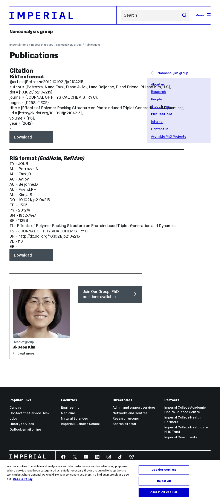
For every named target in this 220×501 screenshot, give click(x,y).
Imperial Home (18, 45)
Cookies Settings (164, 469)
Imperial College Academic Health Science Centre (185, 409)
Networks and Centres (130, 413)
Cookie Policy (22, 479)
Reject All (164, 481)
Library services (21, 424)
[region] (110, 480)
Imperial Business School (80, 424)
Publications (93, 45)
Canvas (15, 407)
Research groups (42, 45)
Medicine (68, 413)
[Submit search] (184, 15)
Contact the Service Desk (29, 413)
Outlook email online (25, 429)
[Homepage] (63, 15)
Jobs (13, 418)
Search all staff (124, 424)
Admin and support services (134, 407)
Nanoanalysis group (31, 31)
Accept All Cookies (163, 492)
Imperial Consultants (180, 437)
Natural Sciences (74, 418)
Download (23, 137)
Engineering (70, 407)
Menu (200, 15)
